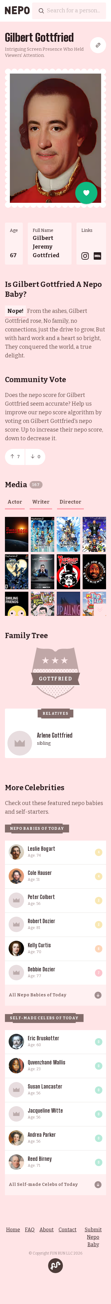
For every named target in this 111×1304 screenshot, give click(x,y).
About (46, 1230)
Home (13, 1230)
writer (41, 502)
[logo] (17, 10)
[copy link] (98, 45)
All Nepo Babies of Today (37, 995)
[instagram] (85, 256)
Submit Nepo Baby (93, 1237)
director (70, 502)
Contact (67, 1230)
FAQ (30, 1230)
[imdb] (97, 256)
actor (14, 502)
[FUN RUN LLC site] (55, 1265)
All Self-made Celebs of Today (43, 1184)
